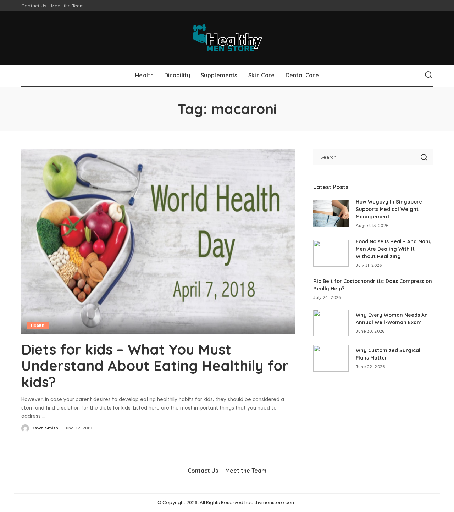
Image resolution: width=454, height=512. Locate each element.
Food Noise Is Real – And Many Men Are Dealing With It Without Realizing (394, 249)
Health (37, 325)
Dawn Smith (44, 427)
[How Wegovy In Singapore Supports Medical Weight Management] (331, 213)
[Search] (428, 75)
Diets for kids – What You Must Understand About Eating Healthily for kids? (155, 365)
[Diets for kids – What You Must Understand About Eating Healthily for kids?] (158, 241)
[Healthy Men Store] (227, 37)
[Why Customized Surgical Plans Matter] (331, 358)
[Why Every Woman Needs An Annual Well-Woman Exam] (331, 323)
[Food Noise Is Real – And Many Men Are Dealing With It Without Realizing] (331, 253)
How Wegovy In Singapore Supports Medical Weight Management (389, 209)
